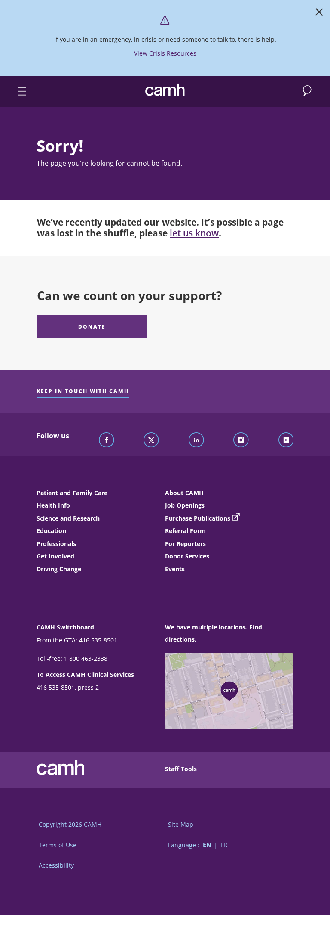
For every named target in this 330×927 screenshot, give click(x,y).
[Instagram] (241, 440)
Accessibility (56, 865)
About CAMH (184, 493)
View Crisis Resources (165, 53)
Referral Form (185, 531)
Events (175, 569)
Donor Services (187, 556)
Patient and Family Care (72, 493)
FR (223, 845)
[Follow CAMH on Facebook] (106, 440)
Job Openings (185, 505)
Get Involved (55, 556)
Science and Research (68, 518)
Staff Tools (181, 769)
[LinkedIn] (196, 440)
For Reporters (185, 543)
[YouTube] (286, 440)
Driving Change (59, 569)
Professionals (56, 543)
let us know (194, 233)
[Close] (319, 14)
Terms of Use (57, 845)
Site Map (180, 824)
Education (51, 531)
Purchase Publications (197, 518)
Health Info (53, 505)
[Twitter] (151, 440)
